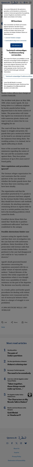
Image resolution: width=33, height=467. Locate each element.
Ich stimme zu (16, 45)
